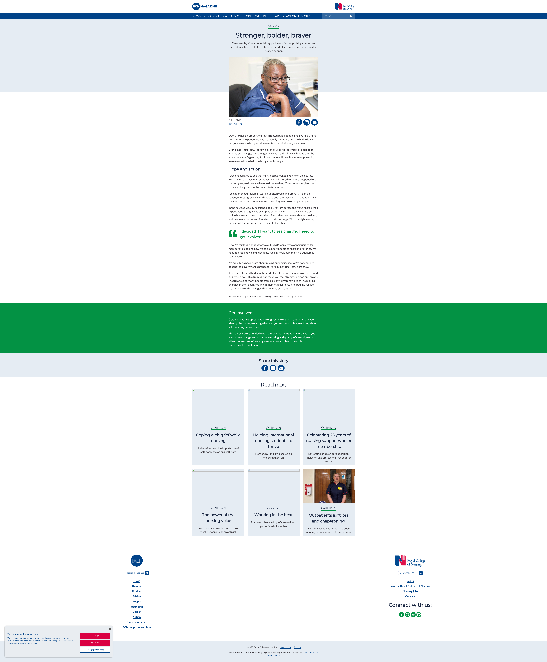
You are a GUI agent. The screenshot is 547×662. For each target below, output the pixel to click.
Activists (235, 124)
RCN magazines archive (137, 627)
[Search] (147, 573)
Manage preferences (95, 650)
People (247, 16)
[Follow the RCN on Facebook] (402, 617)
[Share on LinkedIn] (306, 122)
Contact (410, 596)
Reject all (95, 643)
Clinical (222, 16)
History (304, 16)
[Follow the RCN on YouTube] (413, 617)
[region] (59, 641)
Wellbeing (263, 16)
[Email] (314, 122)
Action (291, 16)
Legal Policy (285, 647)
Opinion (208, 16)
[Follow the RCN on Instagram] (408, 617)
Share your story (137, 622)
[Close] (110, 629)
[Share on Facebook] (299, 122)
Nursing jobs (410, 591)
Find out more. (250, 345)
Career (278, 16)
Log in (410, 580)
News (196, 16)
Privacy (297, 647)
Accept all (94, 636)
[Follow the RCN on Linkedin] (418, 617)
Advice (235, 16)
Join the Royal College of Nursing (410, 586)
